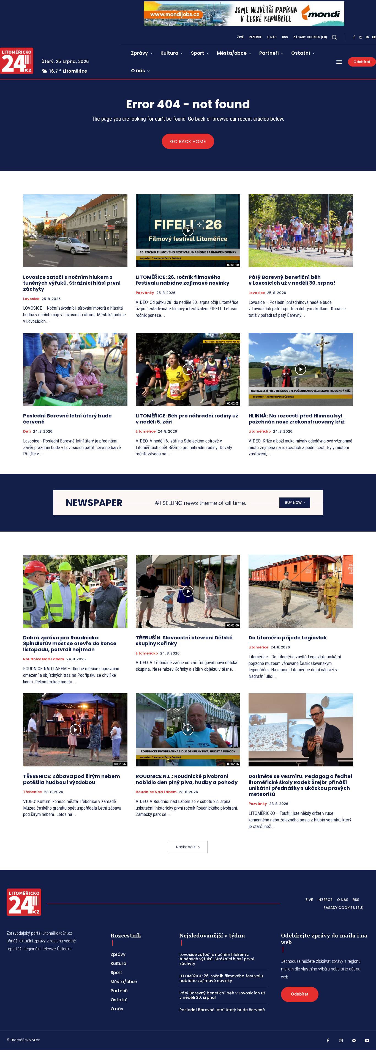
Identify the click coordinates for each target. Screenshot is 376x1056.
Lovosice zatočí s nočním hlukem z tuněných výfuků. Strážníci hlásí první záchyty (72, 283)
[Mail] (367, 37)
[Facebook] (354, 37)
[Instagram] (360, 37)
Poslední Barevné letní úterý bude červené (67, 418)
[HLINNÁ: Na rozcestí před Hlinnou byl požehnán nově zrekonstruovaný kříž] (301, 369)
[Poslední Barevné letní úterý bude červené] (75, 369)
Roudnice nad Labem (43, 659)
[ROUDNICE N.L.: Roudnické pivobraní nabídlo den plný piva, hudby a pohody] (188, 729)
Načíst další (186, 847)
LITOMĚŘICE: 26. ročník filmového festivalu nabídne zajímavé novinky (182, 280)
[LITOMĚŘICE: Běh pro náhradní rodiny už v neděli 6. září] (188, 369)
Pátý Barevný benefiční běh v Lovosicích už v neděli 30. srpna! (292, 280)
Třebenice (32, 792)
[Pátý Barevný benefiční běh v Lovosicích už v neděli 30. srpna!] (301, 230)
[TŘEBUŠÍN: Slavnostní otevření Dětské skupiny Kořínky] (188, 591)
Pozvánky (145, 293)
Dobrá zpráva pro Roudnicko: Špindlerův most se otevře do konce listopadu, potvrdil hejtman (69, 643)
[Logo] (24, 902)
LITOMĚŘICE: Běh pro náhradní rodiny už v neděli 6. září (187, 418)
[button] (334, 37)
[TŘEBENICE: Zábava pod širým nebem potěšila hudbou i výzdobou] (75, 729)
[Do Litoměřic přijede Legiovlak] (301, 591)
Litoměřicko (260, 431)
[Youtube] (367, 1041)
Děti (27, 431)
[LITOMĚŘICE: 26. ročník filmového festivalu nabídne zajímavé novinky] (188, 230)
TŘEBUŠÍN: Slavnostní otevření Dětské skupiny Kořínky (184, 640)
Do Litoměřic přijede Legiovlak (288, 637)
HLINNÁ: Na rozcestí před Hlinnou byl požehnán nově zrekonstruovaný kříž (297, 418)
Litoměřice (146, 431)
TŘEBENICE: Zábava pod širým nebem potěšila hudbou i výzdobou (71, 779)
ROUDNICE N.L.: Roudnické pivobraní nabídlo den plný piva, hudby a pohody (187, 779)
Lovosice (31, 299)
